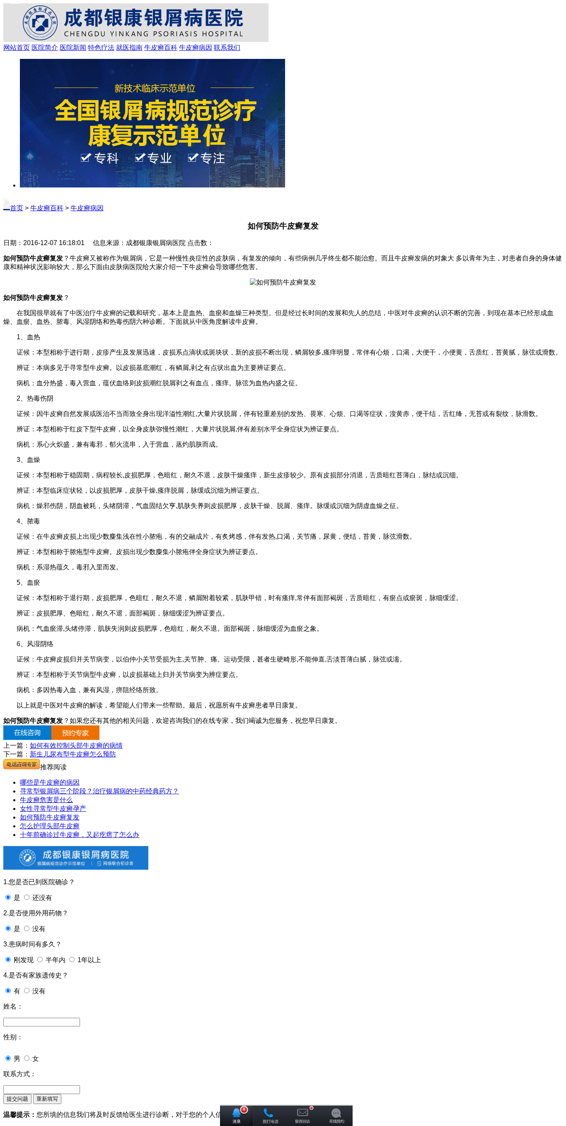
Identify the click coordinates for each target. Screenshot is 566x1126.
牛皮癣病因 (195, 47)
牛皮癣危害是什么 (46, 799)
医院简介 (44, 47)
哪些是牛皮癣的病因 (50, 782)
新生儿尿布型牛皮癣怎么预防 (73, 754)
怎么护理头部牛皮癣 (50, 825)
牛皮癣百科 (160, 47)
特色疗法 (101, 47)
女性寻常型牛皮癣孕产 (53, 808)
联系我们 (227, 47)
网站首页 (16, 47)
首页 (16, 208)
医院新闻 (73, 47)
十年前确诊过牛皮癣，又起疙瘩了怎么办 (79, 834)
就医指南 (129, 47)
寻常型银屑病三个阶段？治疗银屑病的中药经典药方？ (99, 791)
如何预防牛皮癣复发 (50, 817)
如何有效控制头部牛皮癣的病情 (76, 745)
